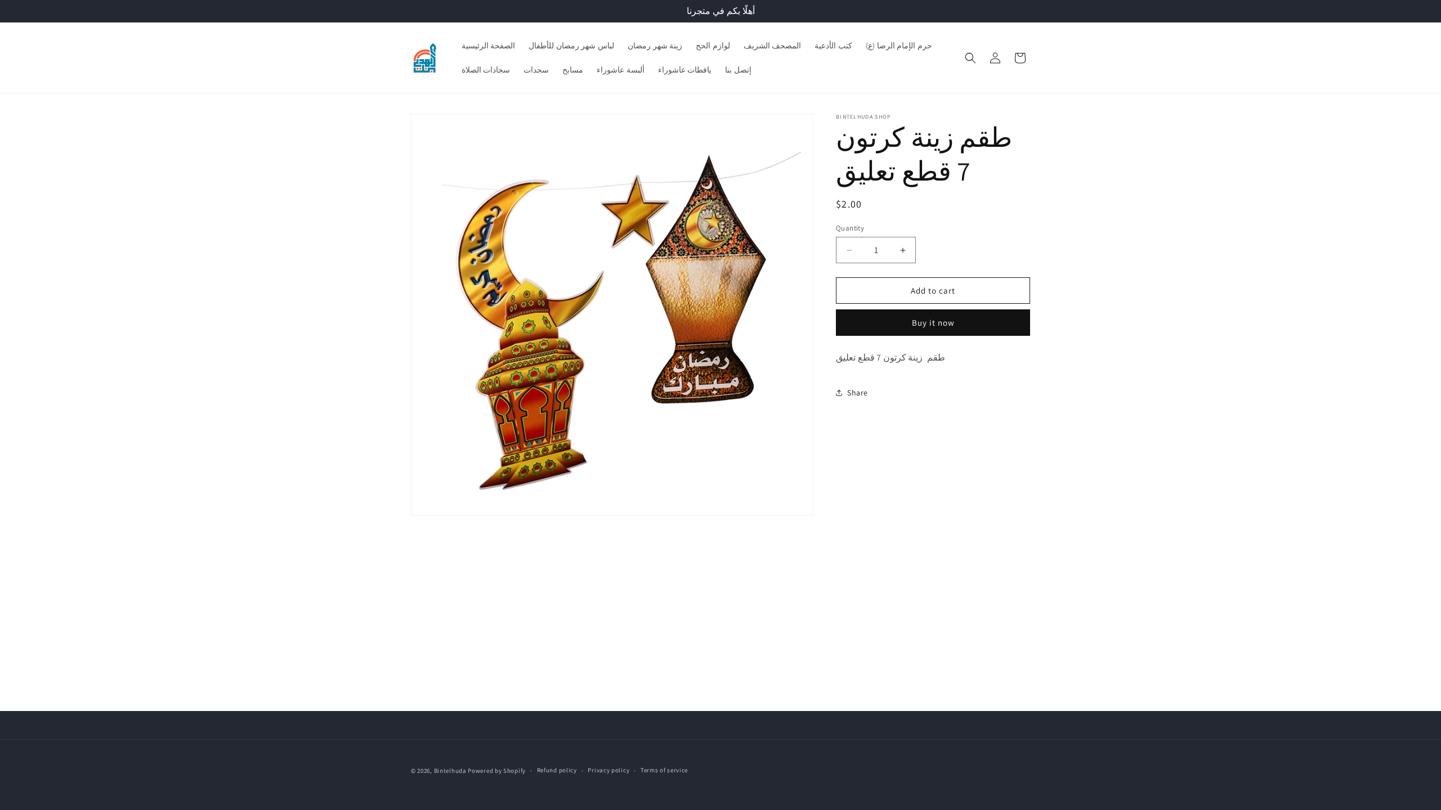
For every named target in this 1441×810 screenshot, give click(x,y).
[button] (970, 58)
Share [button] (857, 393)
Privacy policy (608, 770)
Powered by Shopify (497, 771)
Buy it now (933, 322)
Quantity (850, 228)
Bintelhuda (450, 771)
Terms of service (664, 770)
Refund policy (557, 770)
